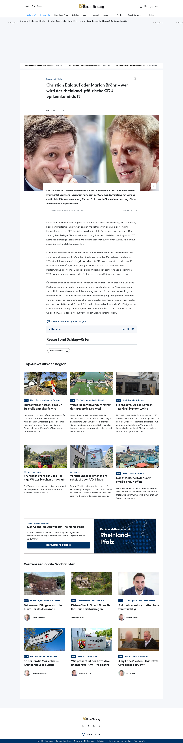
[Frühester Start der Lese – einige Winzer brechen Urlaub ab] (45, 456)
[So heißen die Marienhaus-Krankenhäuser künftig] (44, 639)
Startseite (24, 21)
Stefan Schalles (38, 617)
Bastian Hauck (132, 617)
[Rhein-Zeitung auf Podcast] (99, 725)
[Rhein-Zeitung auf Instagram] (94, 725)
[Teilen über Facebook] (119, 329)
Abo (145, 6)
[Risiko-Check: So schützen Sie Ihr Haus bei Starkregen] (91, 583)
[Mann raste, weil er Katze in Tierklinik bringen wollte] (137, 383)
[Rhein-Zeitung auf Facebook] (88, 725)
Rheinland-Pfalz (38, 21)
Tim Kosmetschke (39, 673)
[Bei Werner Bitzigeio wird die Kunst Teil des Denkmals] (44, 583)
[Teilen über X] (128, 329)
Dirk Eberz (130, 673)
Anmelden (158, 6)
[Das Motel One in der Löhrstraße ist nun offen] (137, 456)
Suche (39, 6)
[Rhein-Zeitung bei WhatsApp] (83, 725)
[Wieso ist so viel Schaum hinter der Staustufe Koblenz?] (91, 383)
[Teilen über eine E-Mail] (132, 329)
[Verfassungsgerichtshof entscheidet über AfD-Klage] (91, 456)
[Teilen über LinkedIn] (123, 329)
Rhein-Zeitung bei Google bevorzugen (68, 321)
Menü (27, 6)
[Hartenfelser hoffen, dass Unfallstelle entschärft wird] (45, 383)
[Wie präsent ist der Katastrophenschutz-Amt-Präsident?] (91, 639)
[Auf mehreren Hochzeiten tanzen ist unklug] (138, 583)
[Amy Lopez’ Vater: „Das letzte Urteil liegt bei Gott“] (138, 639)
